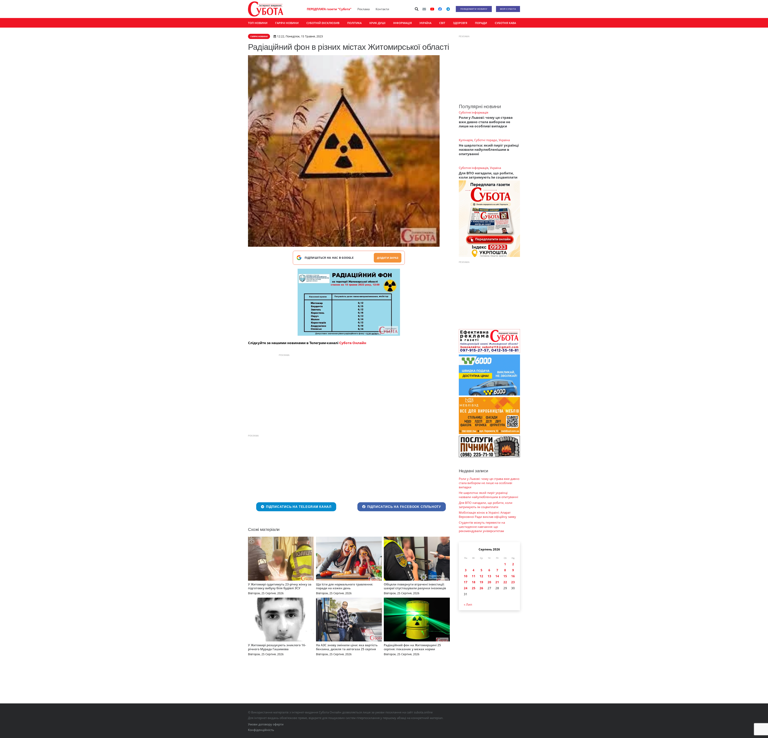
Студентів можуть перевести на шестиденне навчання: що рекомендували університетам (482, 526)
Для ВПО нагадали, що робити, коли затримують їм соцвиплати (488, 175)
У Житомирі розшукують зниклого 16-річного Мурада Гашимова (277, 647)
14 (497, 576)
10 (465, 576)
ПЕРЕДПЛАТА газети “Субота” (329, 9)
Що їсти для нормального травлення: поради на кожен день (344, 586)
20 (489, 582)
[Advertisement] (349, 387)
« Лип (468, 604)
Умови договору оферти (266, 724)
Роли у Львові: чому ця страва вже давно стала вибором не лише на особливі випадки (486, 121)
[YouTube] (432, 9)
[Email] (424, 9)
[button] (417, 9)
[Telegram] (448, 9)
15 (505, 576)
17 (465, 582)
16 (513, 576)
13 (489, 576)
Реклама (363, 9)
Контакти (382, 9)
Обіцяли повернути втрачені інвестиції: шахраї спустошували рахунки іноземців (415, 586)
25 (473, 588)
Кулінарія (466, 140)
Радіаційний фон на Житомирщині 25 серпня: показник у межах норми (412, 647)
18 (473, 582)
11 (473, 576)
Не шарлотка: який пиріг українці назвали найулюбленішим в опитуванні (489, 149)
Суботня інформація (473, 112)
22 (505, 582)
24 (465, 588)
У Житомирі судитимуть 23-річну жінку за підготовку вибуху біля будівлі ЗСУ (279, 586)
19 (481, 582)
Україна (504, 140)
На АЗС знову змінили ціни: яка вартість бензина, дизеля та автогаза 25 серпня (347, 647)
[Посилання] (265, 9)
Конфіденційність (261, 730)
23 (513, 582)
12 (481, 576)
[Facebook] (440, 9)
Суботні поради (485, 140)
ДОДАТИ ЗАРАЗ (387, 258)
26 (481, 588)
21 (497, 582)
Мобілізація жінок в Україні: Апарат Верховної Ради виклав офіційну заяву (487, 514)
